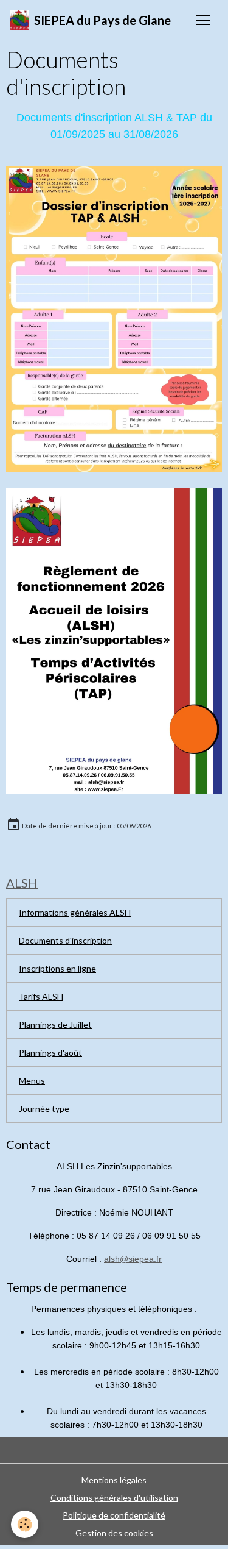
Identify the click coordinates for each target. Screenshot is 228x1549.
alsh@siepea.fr (133, 1259)
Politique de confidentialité (114, 1515)
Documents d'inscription (65, 940)
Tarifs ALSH (41, 996)
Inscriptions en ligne (57, 968)
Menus (32, 1080)
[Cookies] (24, 1524)
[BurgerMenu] (203, 20)
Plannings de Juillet (55, 1024)
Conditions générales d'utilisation (114, 1497)
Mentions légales (114, 1480)
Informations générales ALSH (75, 912)
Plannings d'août (50, 1052)
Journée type (44, 1108)
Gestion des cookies (114, 1533)
